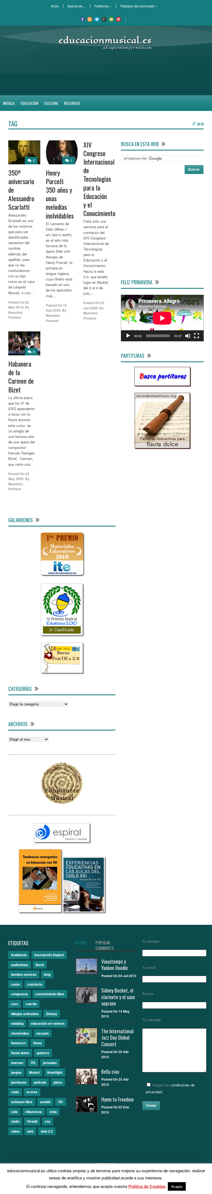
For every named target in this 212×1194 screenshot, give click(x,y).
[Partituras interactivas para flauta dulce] (162, 446)
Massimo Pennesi (15, 315)
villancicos (33, 1111)
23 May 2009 (18, 476)
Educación (29, 103)
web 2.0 (47, 1131)
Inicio (55, 6)
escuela (42, 1033)
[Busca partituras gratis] (162, 384)
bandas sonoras (23, 974)
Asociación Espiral (49, 954)
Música (9, 103)
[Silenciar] (187, 336)
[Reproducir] (128, 336)
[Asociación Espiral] (62, 840)
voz (47, 1121)
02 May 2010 (18, 305)
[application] (162, 318)
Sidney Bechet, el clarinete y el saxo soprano (118, 997)
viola (53, 1111)
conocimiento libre (49, 993)
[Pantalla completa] (196, 336)
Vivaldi (32, 1121)
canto (15, 984)
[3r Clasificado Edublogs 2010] (62, 633)
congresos (19, 993)
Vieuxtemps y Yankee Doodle (114, 964)
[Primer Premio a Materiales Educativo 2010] (62, 575)
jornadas (50, 1062)
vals (14, 1111)
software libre (22, 1101)
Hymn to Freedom (117, 1099)
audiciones (19, 964)
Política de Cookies (146, 1186)
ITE (33, 1062)
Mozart (34, 1072)
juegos (16, 1072)
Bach (40, 964)
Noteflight (54, 1072)
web (30, 1131)
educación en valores (48, 1023)
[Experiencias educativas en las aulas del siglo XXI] (83, 911)
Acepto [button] (176, 1186)
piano (58, 1082)
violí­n (15, 1121)
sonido (45, 1101)
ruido (15, 1091)
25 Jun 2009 (93, 305)
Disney (51, 1013)
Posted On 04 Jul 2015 (118, 975)
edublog (17, 1023)
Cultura (51, 103)
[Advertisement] (106, 73)
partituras (18, 1082)
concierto (34, 984)
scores (32, 1091)
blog (47, 974)
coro (14, 1003)
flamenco (18, 1042)
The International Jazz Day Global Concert (117, 1037)
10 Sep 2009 (56, 308)
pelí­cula (40, 1082)
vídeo (15, 1131)
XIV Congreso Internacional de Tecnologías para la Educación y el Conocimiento (99, 179)
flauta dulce (20, 1052)
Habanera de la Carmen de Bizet (21, 376)
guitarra (43, 1052)
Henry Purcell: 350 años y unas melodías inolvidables (60, 194)
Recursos (72, 103)
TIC (60, 1101)
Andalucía (19, 954)
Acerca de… (76, 6)
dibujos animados (25, 1013)
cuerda (31, 1003)
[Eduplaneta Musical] (62, 802)
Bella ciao (110, 1071)
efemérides (20, 1033)
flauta (37, 1042)
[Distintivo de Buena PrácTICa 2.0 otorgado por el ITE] (62, 671)
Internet (17, 1062)
